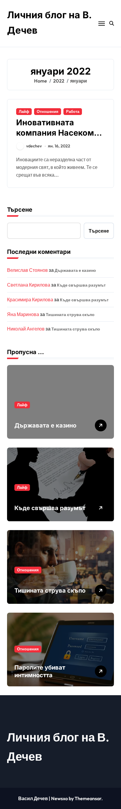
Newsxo (59, 798)
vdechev (34, 146)
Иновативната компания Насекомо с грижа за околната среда (57, 138)
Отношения (47, 111)
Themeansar (88, 798)
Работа (72, 111)
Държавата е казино (75, 270)
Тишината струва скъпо (70, 314)
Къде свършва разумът (81, 285)
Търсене (19, 209)
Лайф (24, 111)
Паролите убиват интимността (39, 671)
